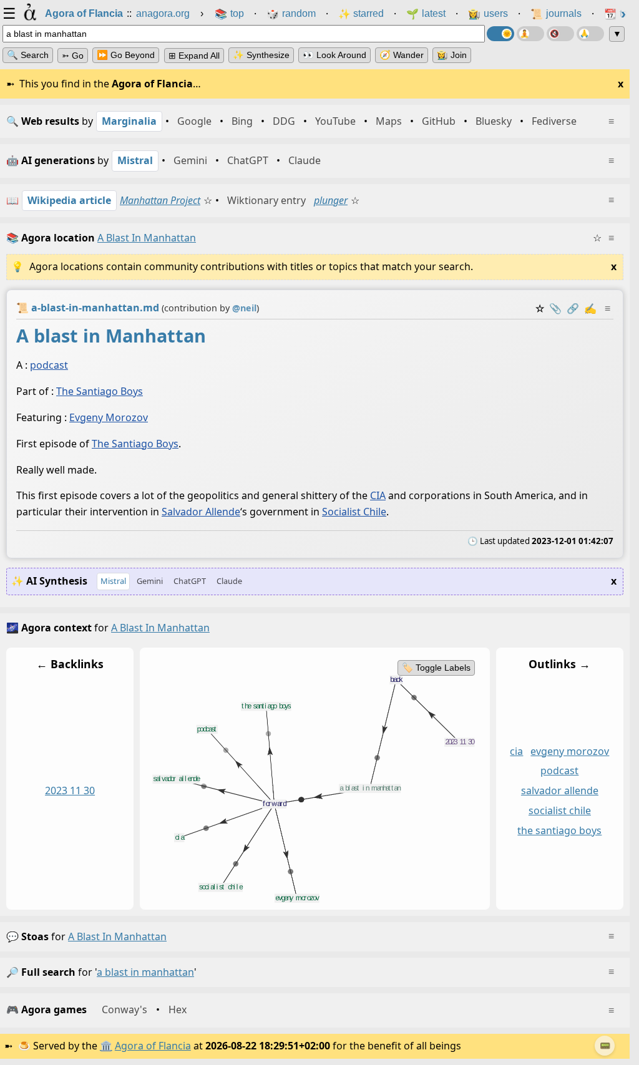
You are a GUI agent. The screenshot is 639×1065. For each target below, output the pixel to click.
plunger (331, 200)
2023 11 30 (70, 790)
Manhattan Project (160, 200)
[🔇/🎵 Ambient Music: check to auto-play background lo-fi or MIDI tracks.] (560, 33)
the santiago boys (559, 830)
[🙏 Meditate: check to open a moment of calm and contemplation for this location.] (590, 33)
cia (516, 750)
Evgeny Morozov (108, 417)
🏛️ (106, 1046)
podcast (49, 365)
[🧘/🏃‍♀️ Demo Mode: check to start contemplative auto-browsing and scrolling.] (530, 33)
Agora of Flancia (153, 1046)
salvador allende (559, 790)
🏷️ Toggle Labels (436, 668)
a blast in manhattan (117, 936)
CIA (378, 495)
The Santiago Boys (99, 391)
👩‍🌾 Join (452, 55)
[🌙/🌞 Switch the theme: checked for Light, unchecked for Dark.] (500, 33)
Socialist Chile (354, 511)
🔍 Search (28, 55)
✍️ (590, 308)
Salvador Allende (201, 511)
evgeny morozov (569, 750)
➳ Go (73, 56)
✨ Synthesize (261, 55)
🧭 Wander (401, 55)
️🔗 (573, 308)
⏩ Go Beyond (126, 55)
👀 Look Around (334, 55)
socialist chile (560, 810)
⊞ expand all (194, 56)
